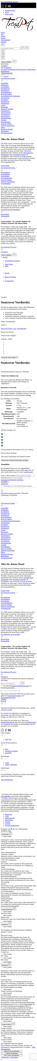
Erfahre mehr (5, 166)
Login (7, 763)
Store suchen (9, 14)
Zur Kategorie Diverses (8, 247)
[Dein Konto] (3, 58)
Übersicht (4, 69)
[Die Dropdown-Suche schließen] (27, 48)
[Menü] (3, 44)
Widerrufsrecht (9, 818)
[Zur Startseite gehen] (18, 31)
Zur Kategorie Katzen (8, 168)
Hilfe (6, 266)
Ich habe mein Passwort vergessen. (12, 480)
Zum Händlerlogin (7, 780)
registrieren (7, 68)
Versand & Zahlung (11, 751)
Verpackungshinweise (12, 825)
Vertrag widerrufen (7, 73)
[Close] (1, 1059)
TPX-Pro (25, 158)
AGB (7, 816)
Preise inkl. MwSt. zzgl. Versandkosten (13, 328)
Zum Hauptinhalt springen (9, 2)
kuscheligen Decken (19, 154)
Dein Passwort (6, 478)
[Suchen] (22, 48)
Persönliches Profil (14, 69)
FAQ (7, 12)
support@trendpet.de (7, 722)
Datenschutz (9, 820)
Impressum (8, 814)
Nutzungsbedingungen (8, 697)
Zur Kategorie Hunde (8, 78)
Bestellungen (5, 71)
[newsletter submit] (22, 683)
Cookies (7, 823)
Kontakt (7, 822)
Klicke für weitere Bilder (9, 357)
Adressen (23, 69)
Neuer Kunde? (28, 472)
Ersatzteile (8, 753)
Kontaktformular (30, 722)
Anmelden (4, 66)
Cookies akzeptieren (12, 1053)
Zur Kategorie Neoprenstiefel (10, 209)
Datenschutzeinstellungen (11, 1051)
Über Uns (8, 739)
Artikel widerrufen (11, 764)
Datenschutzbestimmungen (20, 686)
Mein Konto (9, 264)
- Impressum (5, 1057)
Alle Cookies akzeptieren (11, 1055)
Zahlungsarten (31, 69)
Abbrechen (4, 484)
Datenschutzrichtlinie (14, 696)
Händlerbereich (10, 10)
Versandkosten (5, 796)
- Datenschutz (13, 1057)
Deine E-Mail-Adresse (8, 476)
